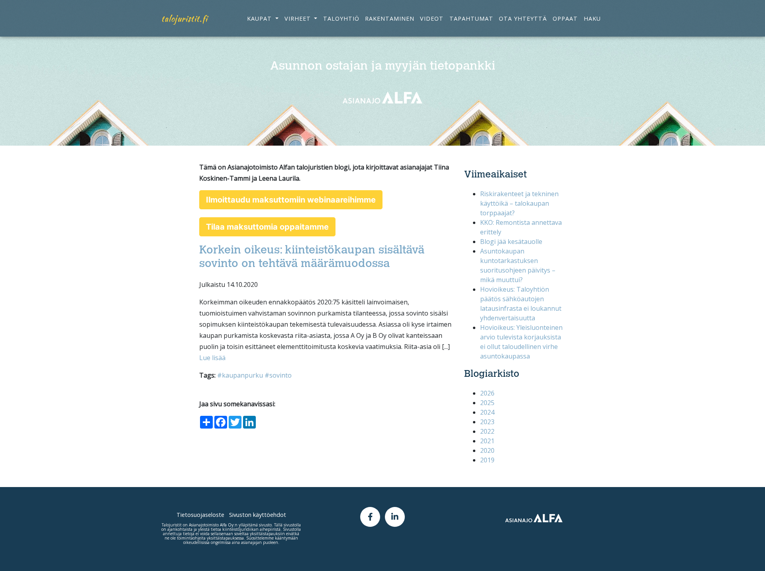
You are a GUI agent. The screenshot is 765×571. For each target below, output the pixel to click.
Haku (592, 18)
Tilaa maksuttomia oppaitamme (267, 227)
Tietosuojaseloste (200, 514)
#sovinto (278, 375)
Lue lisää (212, 357)
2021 (487, 441)
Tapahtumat (471, 18)
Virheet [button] (298, 18)
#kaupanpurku (240, 375)
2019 (487, 460)
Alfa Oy (226, 525)
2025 (487, 402)
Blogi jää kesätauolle (511, 241)
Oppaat (565, 18)
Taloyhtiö (341, 18)
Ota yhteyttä (523, 18)
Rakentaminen (389, 18)
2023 (487, 421)
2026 (487, 393)
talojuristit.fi (184, 18)
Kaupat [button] (260, 18)
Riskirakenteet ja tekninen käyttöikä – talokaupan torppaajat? (519, 203)
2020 (487, 450)
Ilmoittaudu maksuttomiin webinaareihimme (291, 200)
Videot (431, 18)
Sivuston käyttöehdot (257, 514)
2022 (487, 431)
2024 (487, 412)
